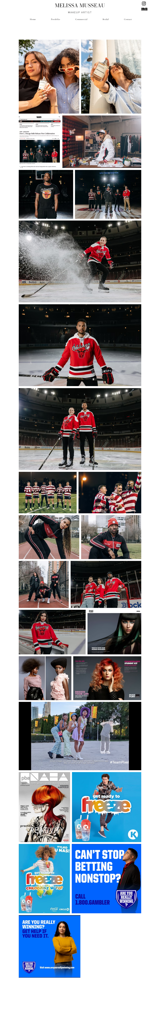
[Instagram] (143, 3)
